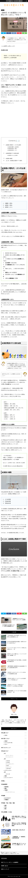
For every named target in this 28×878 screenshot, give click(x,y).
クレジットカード (15, 777)
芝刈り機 (8, 774)
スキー (15, 744)
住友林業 (8, 762)
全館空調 (8, 760)
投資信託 (15, 786)
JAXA (15, 735)
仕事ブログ (14, 732)
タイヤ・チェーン (9, 755)
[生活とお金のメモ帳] (14, 6)
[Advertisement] (14, 121)
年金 (15, 807)
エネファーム (8, 767)
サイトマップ (6, 869)
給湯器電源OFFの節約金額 (12, 153)
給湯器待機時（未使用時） (14, 147)
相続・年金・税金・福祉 (14, 803)
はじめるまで (15, 798)
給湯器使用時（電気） (13, 148)
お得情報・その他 (14, 812)
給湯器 (3, 10)
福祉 (15, 808)
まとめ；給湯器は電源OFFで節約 (14, 160)
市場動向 (15, 799)
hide (18, 140)
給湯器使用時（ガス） (13, 150)
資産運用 (14, 784)
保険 (15, 788)
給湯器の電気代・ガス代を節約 (13, 145)
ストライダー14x (15, 742)
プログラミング (14, 747)
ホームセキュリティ (10, 763)
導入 (14, 780)
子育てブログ (14, 738)
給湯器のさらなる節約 (13, 155)
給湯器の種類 (9, 158)
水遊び (15, 741)
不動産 (15, 790)
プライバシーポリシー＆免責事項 (10, 862)
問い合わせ (5, 865)
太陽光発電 (8, 768)
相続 (15, 805)
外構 (15, 775)
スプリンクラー (15, 770)
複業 (14, 795)
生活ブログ (14, 751)
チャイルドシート (9, 756)
